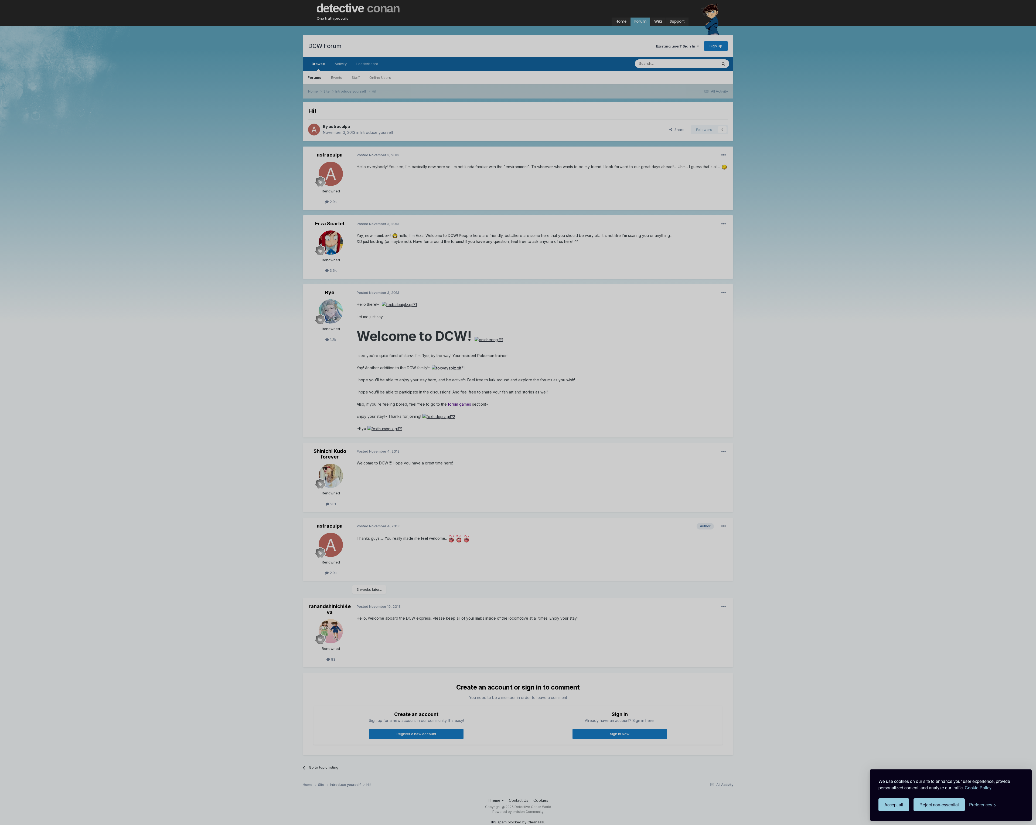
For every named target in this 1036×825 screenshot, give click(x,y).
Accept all (893, 805)
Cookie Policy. (978, 788)
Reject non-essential (939, 805)
